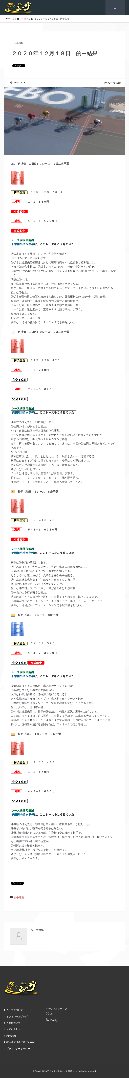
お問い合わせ (13, 1029)
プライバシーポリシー (18, 1048)
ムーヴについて (14, 1010)
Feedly (54, 1020)
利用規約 (11, 1035)
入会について (13, 1023)
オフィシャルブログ (17, 1016)
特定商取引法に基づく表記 (20, 1042)
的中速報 (19, 897)
